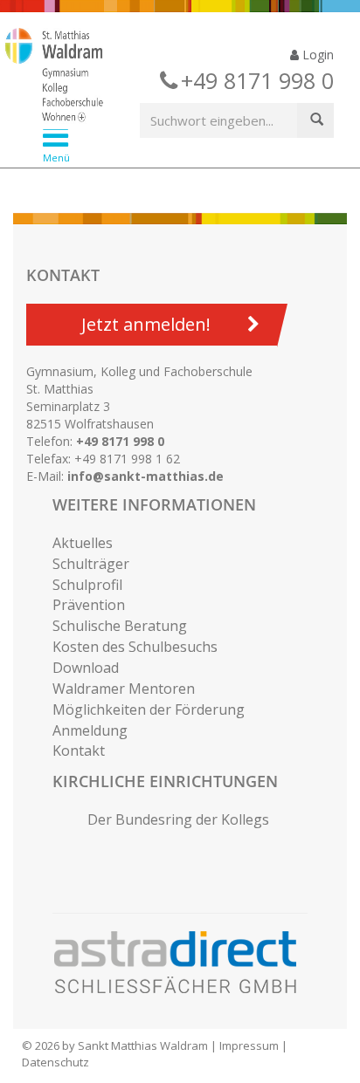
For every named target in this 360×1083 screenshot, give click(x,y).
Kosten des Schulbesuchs (135, 646)
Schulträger (90, 563)
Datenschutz (55, 1062)
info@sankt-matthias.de (145, 476)
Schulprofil (87, 584)
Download (85, 667)
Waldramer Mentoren (123, 688)
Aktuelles (82, 542)
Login (316, 54)
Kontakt (78, 750)
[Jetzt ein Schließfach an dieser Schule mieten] (183, 962)
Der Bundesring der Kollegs (178, 819)
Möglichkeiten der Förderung (148, 709)
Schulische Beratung (119, 625)
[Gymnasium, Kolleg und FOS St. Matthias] (166, 76)
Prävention (88, 604)
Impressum (249, 1045)
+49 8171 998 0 (120, 441)
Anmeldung (90, 730)
